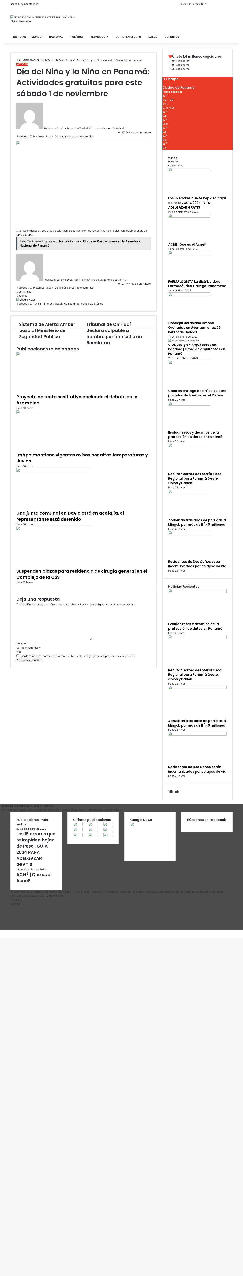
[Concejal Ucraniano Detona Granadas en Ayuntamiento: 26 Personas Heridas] (189, 295)
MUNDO (36, 36)
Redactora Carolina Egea (58, 128)
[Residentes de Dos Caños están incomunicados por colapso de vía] (189, 533)
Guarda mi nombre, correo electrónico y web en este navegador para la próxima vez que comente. (78, 656)
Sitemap (15, 903)
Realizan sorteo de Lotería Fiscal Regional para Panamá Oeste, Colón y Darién (195, 478)
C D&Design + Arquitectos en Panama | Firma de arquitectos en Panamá (196, 349)
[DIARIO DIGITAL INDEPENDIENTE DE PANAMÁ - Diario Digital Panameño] (45, 19)
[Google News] (26, 299)
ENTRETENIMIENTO (128, 36)
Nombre (22, 643)
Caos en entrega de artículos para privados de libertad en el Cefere (197, 393)
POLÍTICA (76, 36)
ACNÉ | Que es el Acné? (187, 244)
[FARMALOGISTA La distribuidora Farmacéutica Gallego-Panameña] (189, 253)
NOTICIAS (19, 36)
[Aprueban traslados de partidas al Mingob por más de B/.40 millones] (189, 492)
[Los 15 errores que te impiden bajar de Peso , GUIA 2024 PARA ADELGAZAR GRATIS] (189, 170)
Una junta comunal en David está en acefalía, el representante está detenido (70, 516)
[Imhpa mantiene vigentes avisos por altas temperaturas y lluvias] (53, 412)
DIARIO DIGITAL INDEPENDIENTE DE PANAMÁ (37, 895)
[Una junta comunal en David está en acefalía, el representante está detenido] (53, 471)
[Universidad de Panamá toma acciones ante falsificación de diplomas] (108, 830)
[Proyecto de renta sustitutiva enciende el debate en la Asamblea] (53, 354)
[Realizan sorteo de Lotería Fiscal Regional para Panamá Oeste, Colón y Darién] (189, 446)
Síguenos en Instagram (41, 805)
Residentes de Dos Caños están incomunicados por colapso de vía (197, 563)
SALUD (152, 36)
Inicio (19, 60)
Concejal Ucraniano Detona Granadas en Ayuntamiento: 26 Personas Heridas (194, 327)
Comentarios (175, 165)
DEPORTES (172, 36)
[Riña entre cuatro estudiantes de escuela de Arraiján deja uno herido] (93, 835)
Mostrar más (24, 291)
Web (18, 651)
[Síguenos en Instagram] (0, 805)
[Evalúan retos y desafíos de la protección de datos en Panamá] (189, 404)
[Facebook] (0, 931)
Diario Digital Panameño (89, 891)
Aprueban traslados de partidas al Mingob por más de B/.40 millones (197, 522)
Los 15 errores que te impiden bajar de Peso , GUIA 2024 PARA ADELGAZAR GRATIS (197, 203)
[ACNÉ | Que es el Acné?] (189, 216)
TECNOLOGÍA (99, 36)
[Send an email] (73, 128)
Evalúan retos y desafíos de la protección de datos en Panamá (195, 434)
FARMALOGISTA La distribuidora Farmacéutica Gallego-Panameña (197, 283)
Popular (172, 157)
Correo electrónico (28, 647)
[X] (1, 931)
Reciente (173, 161)
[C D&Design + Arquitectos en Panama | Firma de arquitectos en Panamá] (183, 340)
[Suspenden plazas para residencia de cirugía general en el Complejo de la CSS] (53, 529)
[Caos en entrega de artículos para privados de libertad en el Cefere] (189, 363)
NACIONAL (56, 36)
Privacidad (16, 899)
